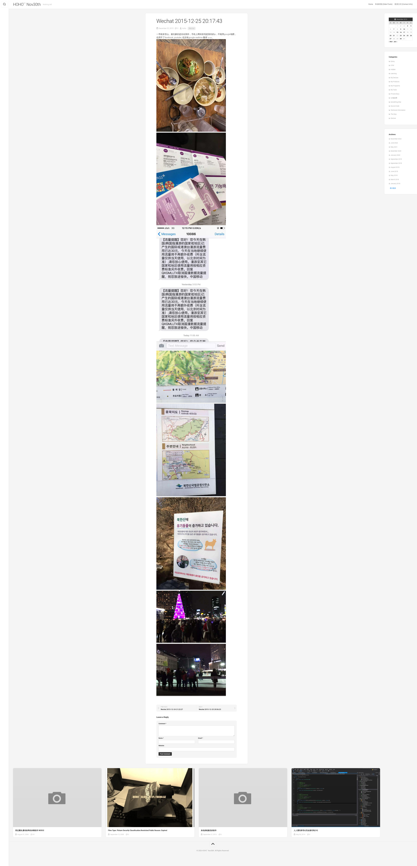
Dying (393, 61)
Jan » (395, 41)
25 (407, 35)
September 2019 (396, 159)
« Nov (391, 41)
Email (200, 738)
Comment (162, 723)
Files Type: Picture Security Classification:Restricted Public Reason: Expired (137, 830)
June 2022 (394, 143)
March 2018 (395, 179)
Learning (394, 73)
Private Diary (395, 94)
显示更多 (393, 188)
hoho (184, 28)
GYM (392, 65)
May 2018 (394, 175)
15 (397, 32)
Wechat (191, 28)
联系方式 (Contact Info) (404, 4)
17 (404, 32)
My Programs (395, 86)
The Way (394, 114)
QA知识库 (394, 98)
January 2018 (395, 183)
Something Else (396, 102)
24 (404, 35)
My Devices (394, 77)
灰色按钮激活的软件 (209, 830)
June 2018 (394, 171)
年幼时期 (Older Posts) (383, 4)
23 (401, 35)
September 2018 (396, 163)
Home (370, 4)
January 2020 (395, 155)
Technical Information (398, 110)
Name (161, 738)
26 (411, 35)
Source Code (395, 106)
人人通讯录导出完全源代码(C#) (306, 830)
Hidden (393, 69)
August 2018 (395, 167)
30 (401, 39)
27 (390, 39)
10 (404, 29)
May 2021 (394, 147)
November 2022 (396, 139)
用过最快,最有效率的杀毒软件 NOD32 (29, 830)
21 (394, 35)
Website (161, 745)
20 (390, 35)
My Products (395, 81)
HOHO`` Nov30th (27, 4)
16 (401, 32)
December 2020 (396, 151)
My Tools (394, 90)
